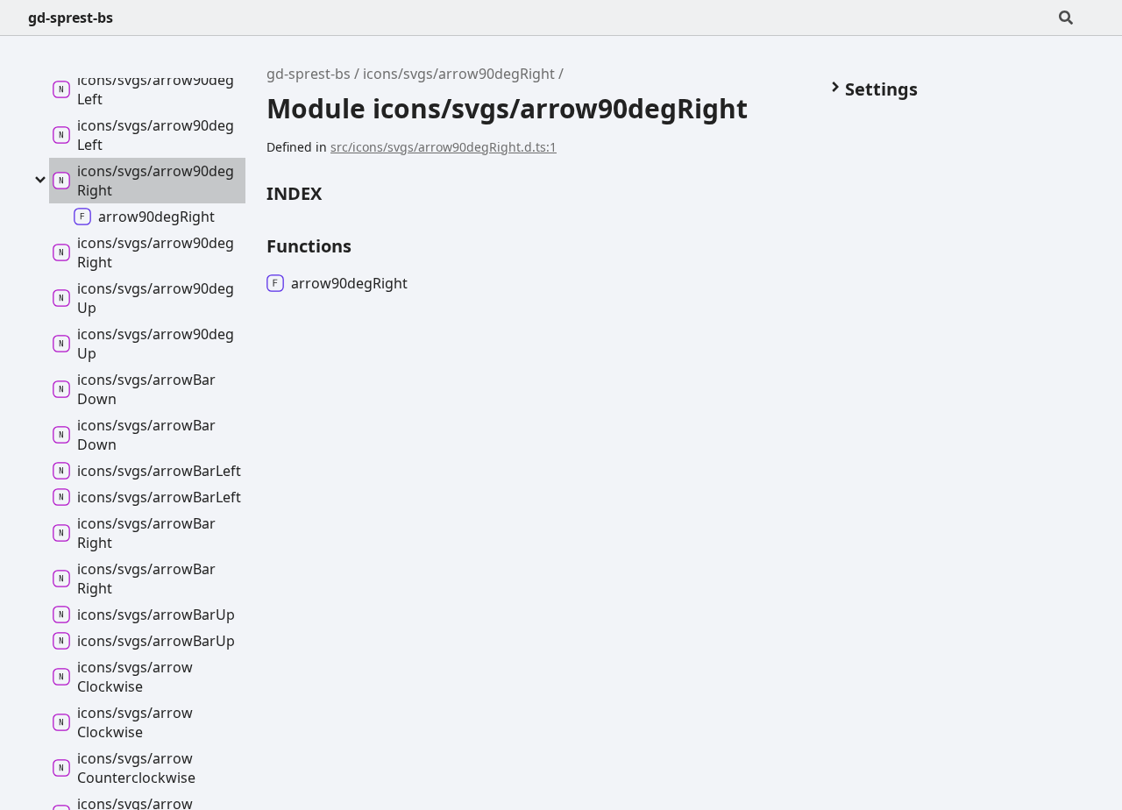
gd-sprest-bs (70, 17)
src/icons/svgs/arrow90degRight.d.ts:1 (443, 147)
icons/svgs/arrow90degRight (459, 73)
